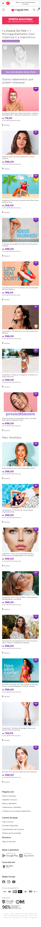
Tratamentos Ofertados (11, 807)
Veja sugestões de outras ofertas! (20, 22)
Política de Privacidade (11, 833)
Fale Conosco (7, 822)
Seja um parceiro (9, 841)
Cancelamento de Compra (13, 829)
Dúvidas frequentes (10, 825)
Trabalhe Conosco (9, 800)
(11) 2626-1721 (33, 917)
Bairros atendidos (9, 803)
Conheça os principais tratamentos (16, 811)
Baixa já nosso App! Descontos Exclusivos (25, 3)
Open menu (3, 10)
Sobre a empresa (9, 796)
